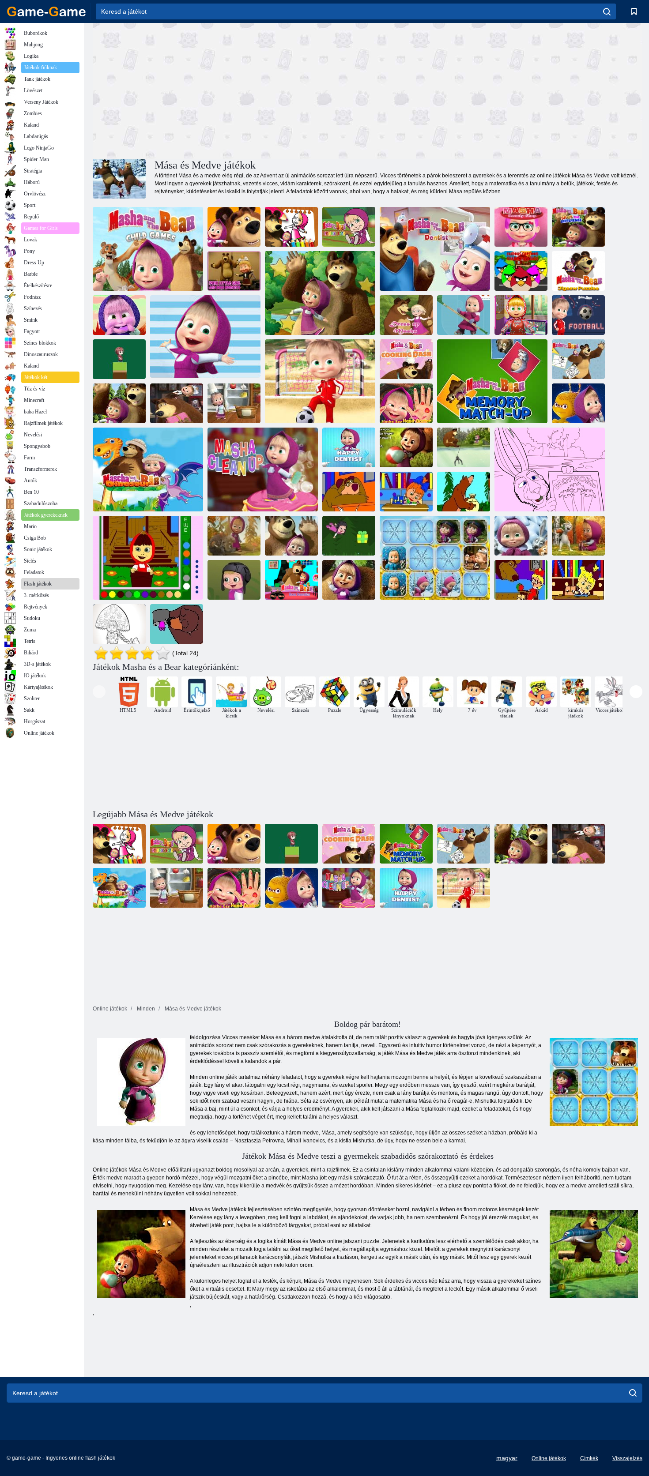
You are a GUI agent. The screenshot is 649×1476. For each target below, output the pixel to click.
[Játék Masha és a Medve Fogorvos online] (435, 249)
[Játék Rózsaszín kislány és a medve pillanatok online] (234, 271)
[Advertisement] (230, 89)
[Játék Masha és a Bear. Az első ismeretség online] (348, 580)
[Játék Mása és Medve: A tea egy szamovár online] (463, 491)
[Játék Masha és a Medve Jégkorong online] (463, 315)
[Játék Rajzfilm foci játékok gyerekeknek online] (320, 381)
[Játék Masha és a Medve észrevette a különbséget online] (578, 227)
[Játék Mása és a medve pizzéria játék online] (234, 403)
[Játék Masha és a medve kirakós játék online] (119, 403)
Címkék (589, 1458)
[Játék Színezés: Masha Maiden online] (119, 624)
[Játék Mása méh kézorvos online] (406, 403)
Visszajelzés (627, 1458)
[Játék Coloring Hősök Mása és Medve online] (549, 469)
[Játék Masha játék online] (119, 359)
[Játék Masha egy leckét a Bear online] (520, 580)
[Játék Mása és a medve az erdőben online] (291, 536)
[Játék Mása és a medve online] (578, 359)
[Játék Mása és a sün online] (234, 536)
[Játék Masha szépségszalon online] (520, 227)
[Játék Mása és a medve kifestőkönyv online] (291, 227)
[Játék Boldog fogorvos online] (348, 447)
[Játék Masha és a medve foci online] (578, 315)
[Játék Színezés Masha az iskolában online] (578, 580)
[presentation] (99, 691)
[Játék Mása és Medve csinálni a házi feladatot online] (406, 491)
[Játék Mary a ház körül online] (148, 558)
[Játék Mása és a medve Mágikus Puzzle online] (520, 536)
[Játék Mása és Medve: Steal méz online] (406, 447)
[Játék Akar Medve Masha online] (176, 624)
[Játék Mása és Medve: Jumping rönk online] (234, 580)
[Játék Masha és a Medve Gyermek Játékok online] (148, 249)
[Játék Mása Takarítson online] (263, 469)
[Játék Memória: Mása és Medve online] (435, 558)
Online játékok (549, 1458)
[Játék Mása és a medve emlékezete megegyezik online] (492, 381)
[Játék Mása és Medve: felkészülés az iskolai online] (348, 491)
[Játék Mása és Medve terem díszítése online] (291, 580)
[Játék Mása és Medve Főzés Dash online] (406, 359)
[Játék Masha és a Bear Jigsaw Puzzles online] (578, 271)
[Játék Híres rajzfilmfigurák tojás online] (520, 271)
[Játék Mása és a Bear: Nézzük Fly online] (348, 536)
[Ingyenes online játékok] (46, 11)
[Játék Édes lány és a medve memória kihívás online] (119, 315)
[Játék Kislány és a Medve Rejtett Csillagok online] (320, 293)
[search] (606, 11)
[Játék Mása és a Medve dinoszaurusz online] (148, 469)
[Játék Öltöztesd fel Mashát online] (406, 315)
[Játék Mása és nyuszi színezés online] (578, 536)
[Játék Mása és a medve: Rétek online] (234, 227)
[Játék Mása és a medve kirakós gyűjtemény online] (176, 403)
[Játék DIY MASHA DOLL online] (520, 315)
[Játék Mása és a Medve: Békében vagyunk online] (578, 403)
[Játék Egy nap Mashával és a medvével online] (205, 337)
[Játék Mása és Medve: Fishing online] (463, 447)
